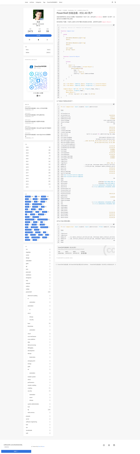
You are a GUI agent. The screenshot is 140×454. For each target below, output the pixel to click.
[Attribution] (84, 253)
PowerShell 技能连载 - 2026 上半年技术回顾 (36, 108)
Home (26, 2)
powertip (67, 257)
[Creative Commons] (82, 253)
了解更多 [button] (6, 447)
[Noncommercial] (86, 253)
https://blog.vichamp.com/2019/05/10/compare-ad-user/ (71, 249)
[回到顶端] (121, 450)
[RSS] (47, 39)
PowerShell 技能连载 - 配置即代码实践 (34, 121)
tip (75, 10)
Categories (38, 2)
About (60, 2)
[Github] (29, 39)
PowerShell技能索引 (52, 2)
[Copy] (114, 25)
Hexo (39, 446)
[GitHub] (112, 2)
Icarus (43, 446)
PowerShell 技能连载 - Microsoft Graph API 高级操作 (38, 128)
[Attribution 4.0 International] (109, 445)
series (71, 257)
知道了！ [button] (16, 451)
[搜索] (115, 2)
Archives (32, 2)
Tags (44, 2)
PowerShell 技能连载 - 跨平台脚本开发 (34, 115)
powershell (71, 10)
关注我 (38, 35)
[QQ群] (38, 39)
